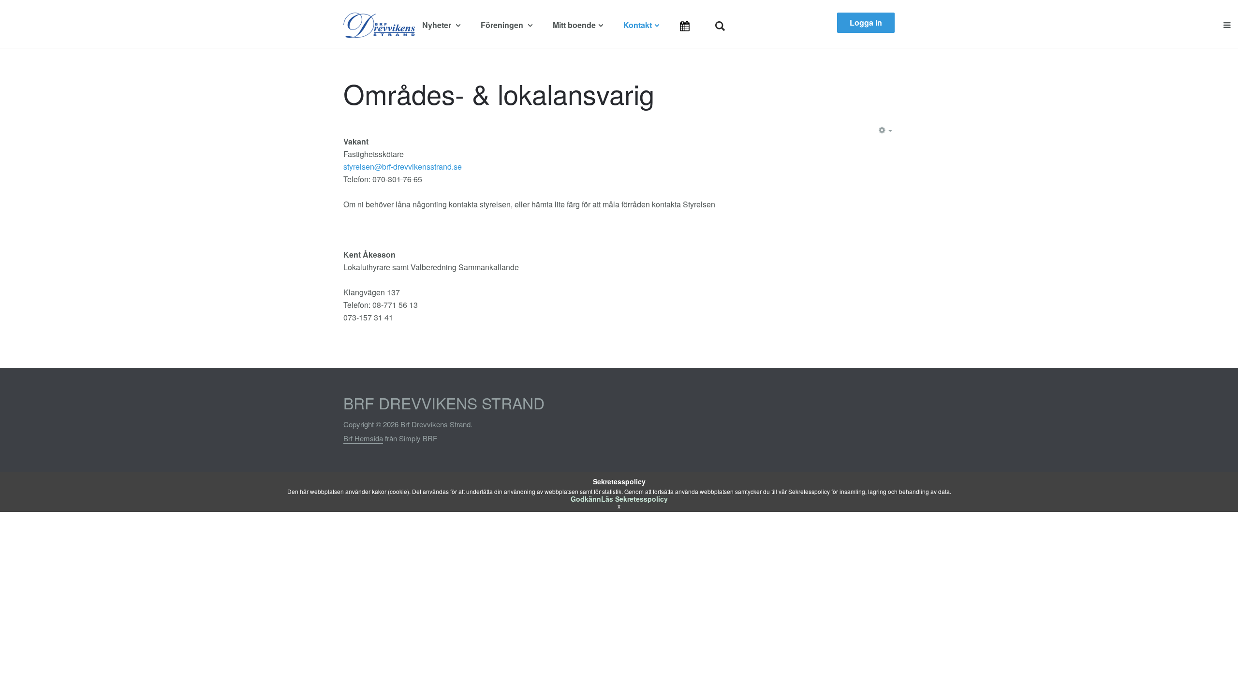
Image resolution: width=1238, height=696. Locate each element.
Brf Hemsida (363, 438)
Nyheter (437, 24)
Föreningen (503, 24)
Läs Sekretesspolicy (634, 499)
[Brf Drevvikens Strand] (379, 25)
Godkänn (586, 499)
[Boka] (697, 25)
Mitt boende (574, 24)
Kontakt (637, 24)
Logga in (866, 22)
